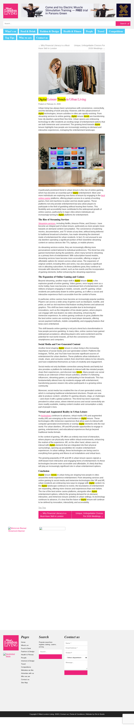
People (89, 31)
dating (47, 644)
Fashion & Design (49, 31)
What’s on (10, 31)
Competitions (116, 31)
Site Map (24, 682)
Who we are (25, 37)
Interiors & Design (27, 661)
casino (53, 644)
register (41, 644)
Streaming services (46, 223)
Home (23, 642)
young (41, 647)
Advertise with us (27, 673)
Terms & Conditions (77, 714)
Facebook (123, 657)
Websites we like (27, 670)
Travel (101, 31)
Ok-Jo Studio (100, 714)
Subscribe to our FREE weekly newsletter (113, 543)
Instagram (123, 637)
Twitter (123, 644)
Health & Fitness (72, 31)
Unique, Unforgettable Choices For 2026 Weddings (89, 47)
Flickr (123, 650)
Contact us (42, 37)
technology (46, 416)
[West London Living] (10, 11)
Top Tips (9, 37)
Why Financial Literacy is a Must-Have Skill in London (54, 47)
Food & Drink (28, 31)
